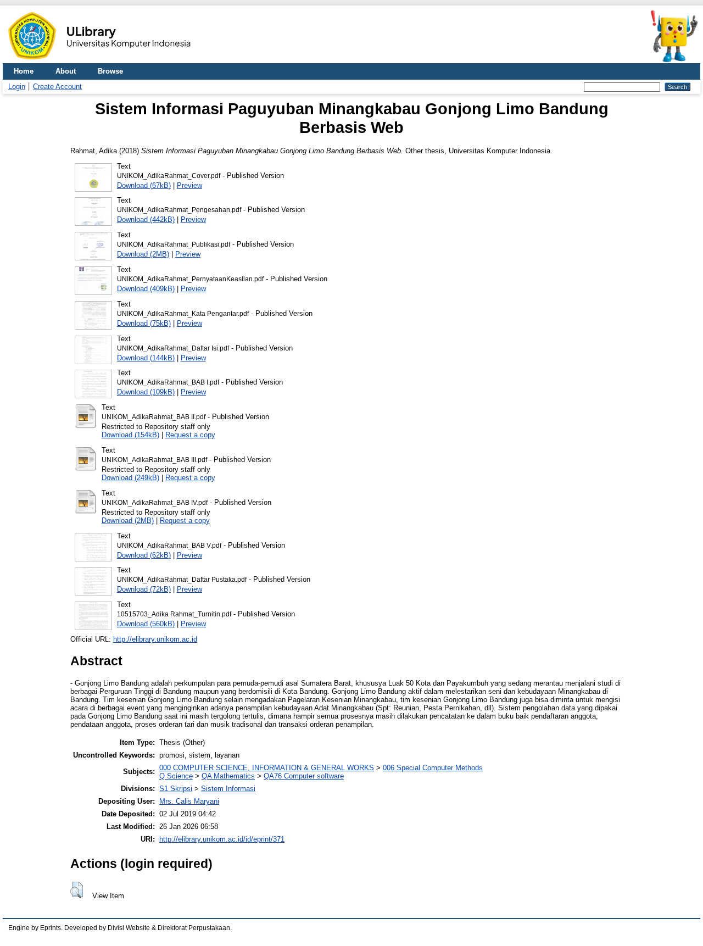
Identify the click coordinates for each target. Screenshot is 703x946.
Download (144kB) (146, 358)
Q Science (176, 776)
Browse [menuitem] (110, 71)
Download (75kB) (144, 323)
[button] (76, 890)
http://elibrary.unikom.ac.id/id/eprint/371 (221, 839)
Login (16, 86)
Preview (189, 185)
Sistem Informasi (228, 788)
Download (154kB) (130, 435)
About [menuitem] (65, 71)
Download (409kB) (146, 289)
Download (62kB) (144, 555)
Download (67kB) (144, 185)
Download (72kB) (144, 589)
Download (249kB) (130, 478)
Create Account (57, 86)
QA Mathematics (228, 776)
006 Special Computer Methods (433, 768)
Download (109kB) (146, 392)
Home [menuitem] (24, 71)
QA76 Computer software (304, 776)
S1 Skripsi (175, 788)
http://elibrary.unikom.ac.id (155, 639)
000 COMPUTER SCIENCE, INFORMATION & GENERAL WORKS (266, 768)
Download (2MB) (143, 254)
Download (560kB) (146, 624)
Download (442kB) (146, 219)
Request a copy (190, 435)
